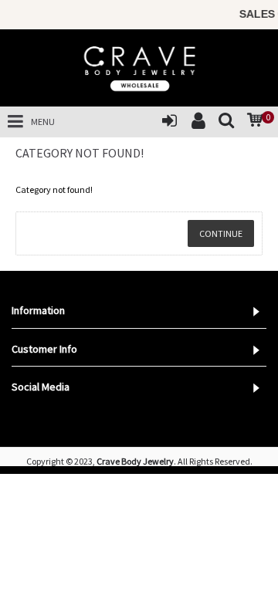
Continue (220, 233)
